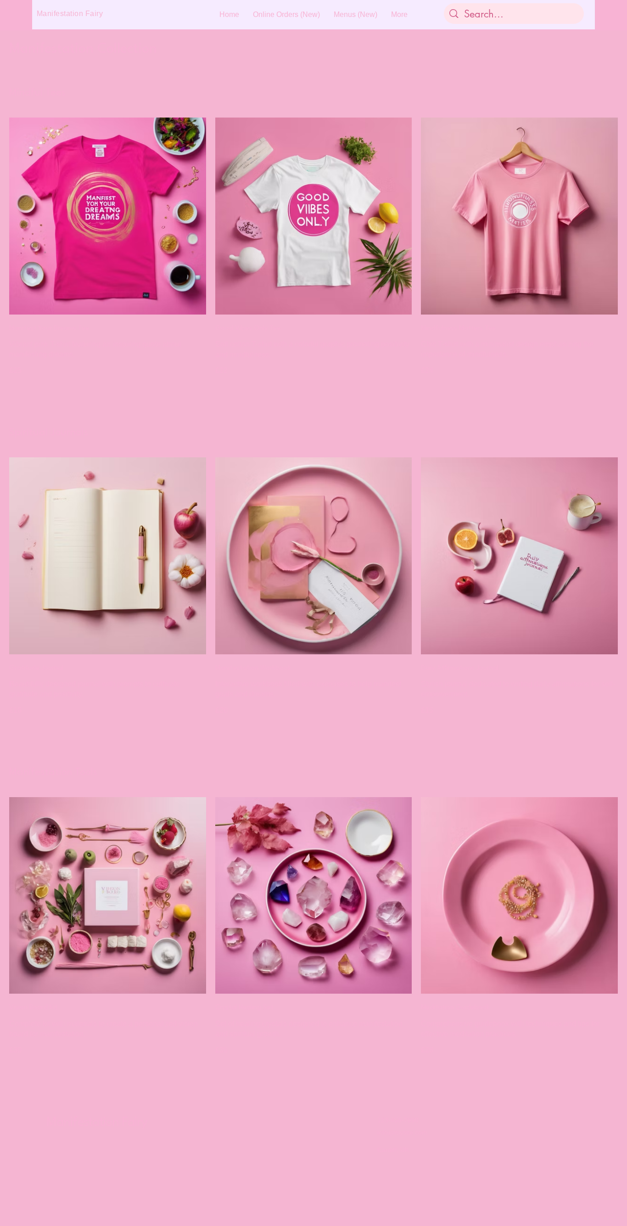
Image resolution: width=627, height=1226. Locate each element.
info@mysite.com (402, 1132)
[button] (585, 15)
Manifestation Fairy (96, 1122)
